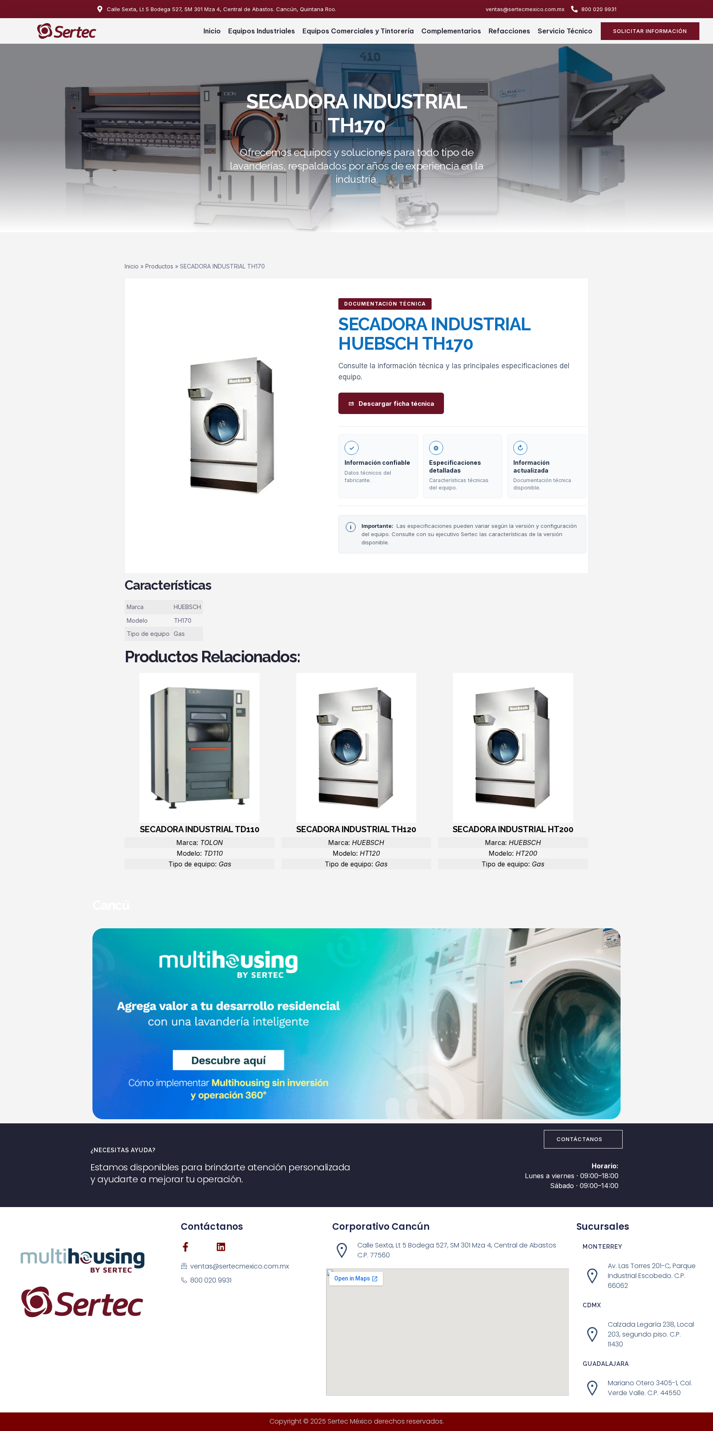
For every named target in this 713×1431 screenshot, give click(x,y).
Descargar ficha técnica (396, 403)
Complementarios (451, 31)
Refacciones (509, 31)
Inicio (212, 31)
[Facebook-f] (185, 1247)
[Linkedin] (221, 1247)
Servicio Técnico (565, 31)
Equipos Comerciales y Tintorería (358, 31)
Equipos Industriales (261, 31)
